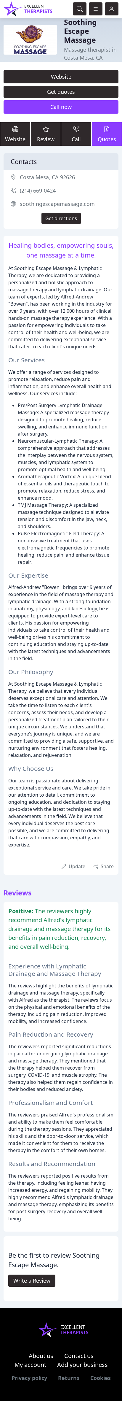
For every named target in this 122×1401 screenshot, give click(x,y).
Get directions (61, 218)
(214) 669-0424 (38, 190)
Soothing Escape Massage (80, 31)
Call (76, 139)
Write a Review (31, 1280)
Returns (68, 1377)
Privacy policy (29, 1377)
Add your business (82, 1365)
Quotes (107, 139)
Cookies (100, 1377)
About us (41, 1356)
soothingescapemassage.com (57, 203)
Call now (61, 106)
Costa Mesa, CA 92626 (47, 177)
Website (61, 76)
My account (30, 1365)
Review (45, 139)
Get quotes (61, 91)
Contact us (79, 1356)
